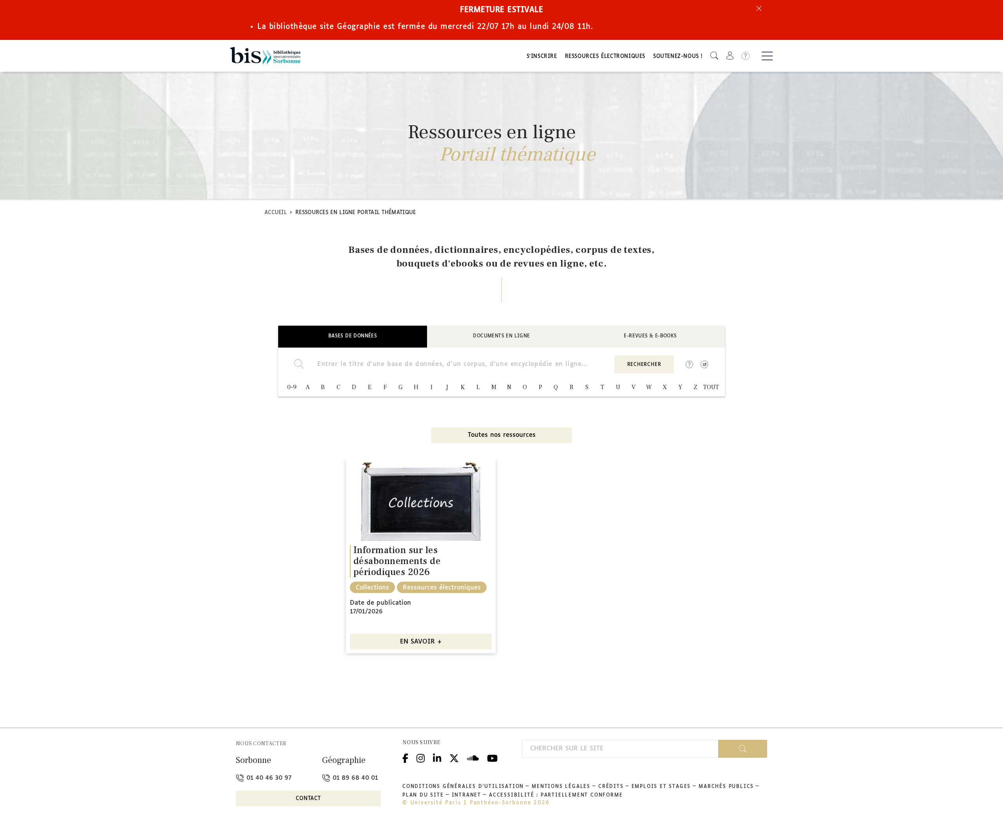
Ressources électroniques (605, 56)
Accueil (275, 212)
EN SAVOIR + (421, 641)
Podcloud (473, 757)
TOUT (711, 387)
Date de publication (380, 603)
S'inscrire (542, 56)
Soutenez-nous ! (677, 56)
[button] (714, 55)
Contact (308, 798)
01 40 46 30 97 (267, 778)
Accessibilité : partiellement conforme (556, 795)
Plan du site (423, 795)
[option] (421, 556)
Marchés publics (726, 786)
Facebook (405, 757)
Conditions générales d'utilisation (463, 786)
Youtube (492, 757)
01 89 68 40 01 (354, 778)
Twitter (454, 757)
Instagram (420, 757)
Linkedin (437, 757)
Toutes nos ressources (502, 435)
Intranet (466, 795)
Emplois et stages (661, 786)
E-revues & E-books (650, 336)
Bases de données (352, 336)
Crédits (611, 786)
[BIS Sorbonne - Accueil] (265, 55)
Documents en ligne (501, 336)
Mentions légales (561, 786)
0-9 (292, 387)
